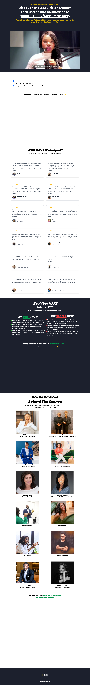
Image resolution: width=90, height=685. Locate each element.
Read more (14, 170)
